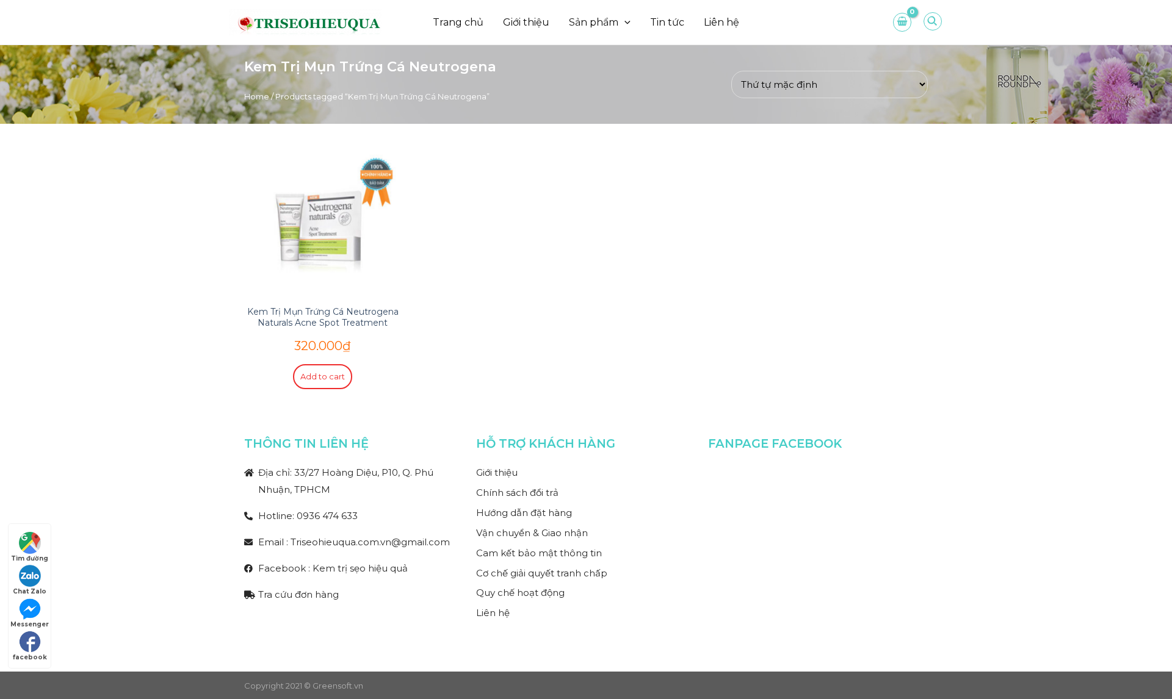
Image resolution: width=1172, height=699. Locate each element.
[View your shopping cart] (902, 22)
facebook (30, 657)
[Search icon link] (933, 25)
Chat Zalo (29, 591)
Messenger (29, 624)
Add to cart (322, 376)
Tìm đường (29, 558)
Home (256, 96)
